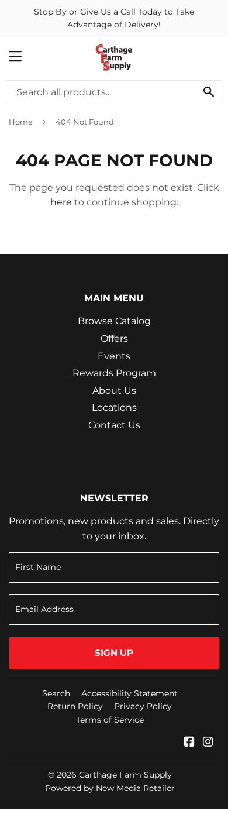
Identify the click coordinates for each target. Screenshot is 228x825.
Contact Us (114, 425)
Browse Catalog (114, 320)
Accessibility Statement (129, 693)
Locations (114, 407)
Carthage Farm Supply (125, 774)
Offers (114, 338)
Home (21, 121)
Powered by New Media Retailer (110, 788)
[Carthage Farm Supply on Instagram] (208, 742)
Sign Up (114, 652)
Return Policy (75, 706)
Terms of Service (110, 719)
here (61, 202)
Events (114, 356)
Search (56, 693)
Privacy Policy (143, 706)
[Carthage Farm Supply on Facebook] (189, 742)
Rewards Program (114, 373)
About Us (114, 390)
